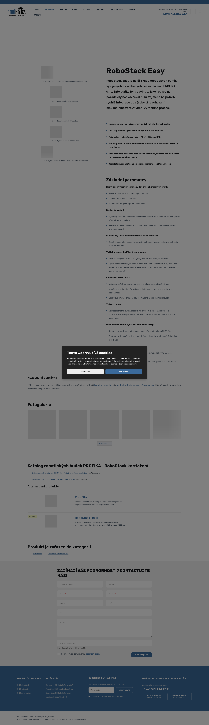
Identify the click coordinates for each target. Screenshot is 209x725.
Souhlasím (123, 371)
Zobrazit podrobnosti (128, 364)
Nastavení (85, 371)
